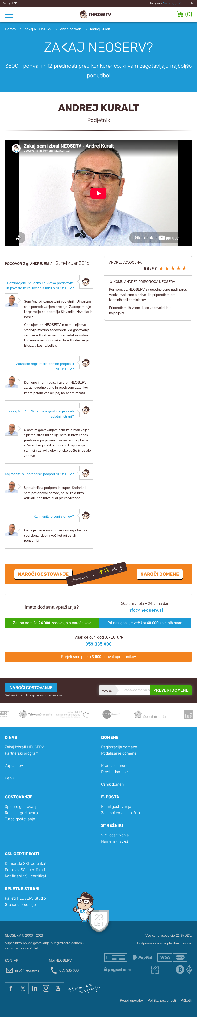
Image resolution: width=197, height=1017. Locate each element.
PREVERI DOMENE (171, 690)
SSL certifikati (22, 853)
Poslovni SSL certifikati (25, 869)
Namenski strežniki (117, 841)
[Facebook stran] (11, 988)
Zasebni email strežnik (120, 813)
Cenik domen (112, 784)
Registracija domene (119, 747)
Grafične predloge (20, 904)
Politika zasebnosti (162, 1000)
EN (191, 3)
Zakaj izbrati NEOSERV (24, 747)
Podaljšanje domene (118, 753)
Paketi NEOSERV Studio (25, 898)
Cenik (9, 778)
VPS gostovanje (115, 835)
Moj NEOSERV (172, 3)
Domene (109, 737)
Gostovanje (18, 796)
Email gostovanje (116, 806)
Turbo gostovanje (20, 819)
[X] (22, 988)
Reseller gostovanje (22, 813)
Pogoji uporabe (131, 1000)
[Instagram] (46, 988)
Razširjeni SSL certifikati (26, 876)
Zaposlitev (14, 765)
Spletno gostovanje (22, 806)
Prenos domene (115, 765)
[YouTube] (58, 988)
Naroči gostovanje (43, 574)
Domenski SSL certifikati (26, 863)
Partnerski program (22, 753)
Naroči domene (159, 574)
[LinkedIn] (34, 988)
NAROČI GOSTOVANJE (31, 688)
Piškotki (186, 1000)
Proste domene (114, 771)
